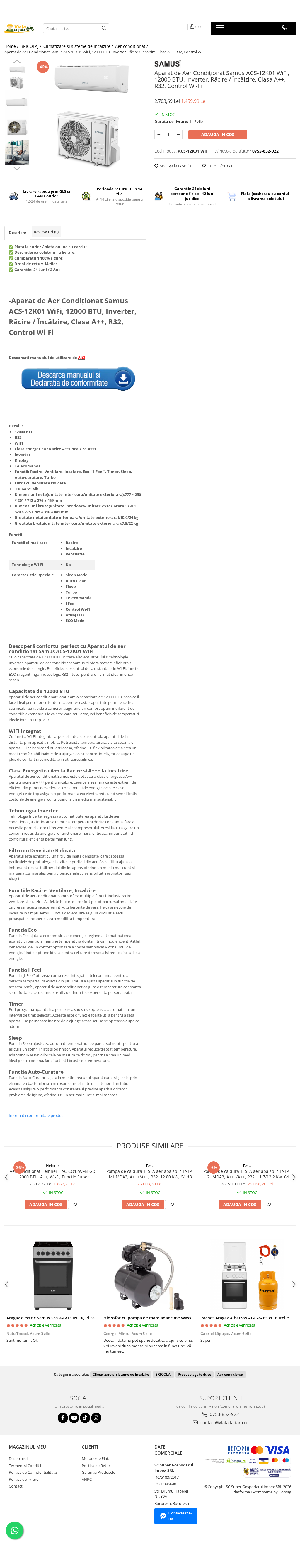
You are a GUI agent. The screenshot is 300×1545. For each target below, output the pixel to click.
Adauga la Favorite (175, 166)
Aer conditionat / (132, 46)
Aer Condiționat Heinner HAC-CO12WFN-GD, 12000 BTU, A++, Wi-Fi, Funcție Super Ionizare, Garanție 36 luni (53, 1174)
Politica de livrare (23, 1479)
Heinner (53, 1165)
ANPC (87, 1479)
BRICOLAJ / (31, 46)
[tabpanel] (89, 116)
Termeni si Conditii (25, 1465)
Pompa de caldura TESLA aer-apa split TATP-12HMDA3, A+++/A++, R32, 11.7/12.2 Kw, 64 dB (246, 1174)
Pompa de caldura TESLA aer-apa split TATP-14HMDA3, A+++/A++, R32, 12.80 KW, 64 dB (149, 1174)
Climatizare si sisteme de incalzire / (78, 46)
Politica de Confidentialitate (33, 1472)
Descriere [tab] (17, 232)
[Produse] (221, 29)
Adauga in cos (217, 134)
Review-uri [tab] (46, 231)
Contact (16, 1486)
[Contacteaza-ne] (284, 28)
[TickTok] (85, 1418)
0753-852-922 (224, 1414)
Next (17, 168)
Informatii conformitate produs (36, 1115)
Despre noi (18, 1458)
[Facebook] (63, 1418)
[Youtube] (74, 1418)
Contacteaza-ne (180, 1516)
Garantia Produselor (99, 1472)
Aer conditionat (230, 1374)
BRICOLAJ (163, 1374)
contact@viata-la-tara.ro (223, 1422)
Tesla (150, 1165)
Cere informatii (220, 166)
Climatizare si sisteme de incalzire (121, 1374)
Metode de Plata (96, 1458)
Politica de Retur (96, 1465)
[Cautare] (104, 28)
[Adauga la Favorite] (74, 1204)
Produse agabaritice (194, 1374)
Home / (12, 46)
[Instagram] (96, 1418)
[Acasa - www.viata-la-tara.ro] (19, 28)
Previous (17, 62)
